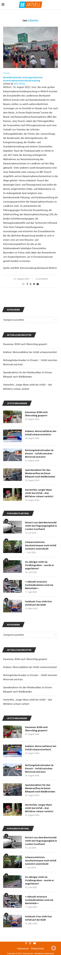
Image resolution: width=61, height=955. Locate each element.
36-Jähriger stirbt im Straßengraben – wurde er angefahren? (39, 880)
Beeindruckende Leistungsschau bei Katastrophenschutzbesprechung (23, 79)
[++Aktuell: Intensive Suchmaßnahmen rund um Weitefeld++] (12, 901)
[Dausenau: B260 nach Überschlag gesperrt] (12, 731)
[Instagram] (30, 943)
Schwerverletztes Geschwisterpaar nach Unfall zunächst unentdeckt (40, 860)
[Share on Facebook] (27, 284)
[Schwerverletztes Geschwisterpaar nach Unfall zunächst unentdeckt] (12, 862)
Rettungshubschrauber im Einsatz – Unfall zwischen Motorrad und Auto (39, 768)
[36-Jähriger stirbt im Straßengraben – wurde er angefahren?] (12, 881)
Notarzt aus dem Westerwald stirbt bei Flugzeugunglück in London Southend (41, 841)
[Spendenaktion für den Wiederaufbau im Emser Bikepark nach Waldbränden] (12, 789)
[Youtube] (34, 943)
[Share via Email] (38, 284)
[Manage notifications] (53, 948)
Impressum (23, 948)
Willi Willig (19, 83)
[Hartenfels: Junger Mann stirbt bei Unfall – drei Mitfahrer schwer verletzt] (12, 809)
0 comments (42, 279)
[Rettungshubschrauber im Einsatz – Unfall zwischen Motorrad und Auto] (12, 769)
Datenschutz (37, 948)
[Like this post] (23, 284)
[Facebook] (26, 943)
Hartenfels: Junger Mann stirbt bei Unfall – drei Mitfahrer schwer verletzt (39, 808)
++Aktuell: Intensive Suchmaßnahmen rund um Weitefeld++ (39, 900)
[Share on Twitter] (30, 284)
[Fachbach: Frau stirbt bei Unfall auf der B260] (12, 921)
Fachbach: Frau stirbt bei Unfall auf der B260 (38, 918)
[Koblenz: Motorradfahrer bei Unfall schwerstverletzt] (12, 750)
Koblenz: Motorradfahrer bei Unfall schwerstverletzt (30, 667)
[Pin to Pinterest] (34, 284)
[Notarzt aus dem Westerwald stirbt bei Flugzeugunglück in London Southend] (12, 842)
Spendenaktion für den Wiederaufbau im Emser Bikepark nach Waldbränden (40, 788)
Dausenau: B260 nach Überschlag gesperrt (25, 659)
